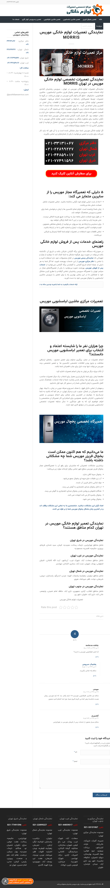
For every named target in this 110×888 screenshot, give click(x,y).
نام (75, 752)
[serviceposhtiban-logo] (84, 10)
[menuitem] (100, 19)
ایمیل (75, 761)
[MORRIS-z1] (71, 62)
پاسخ (97, 657)
